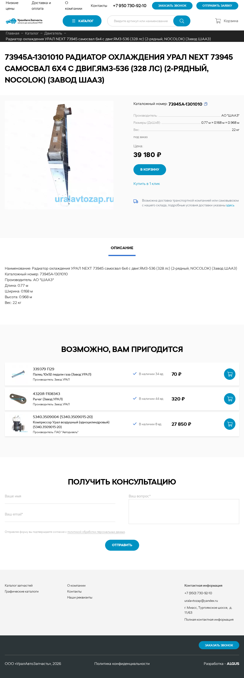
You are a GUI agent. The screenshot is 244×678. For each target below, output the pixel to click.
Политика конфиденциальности (122, 663)
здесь (230, 205)
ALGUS (233, 663)
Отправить (122, 545)
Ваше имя (13, 496)
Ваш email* (14, 514)
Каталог (85, 21)
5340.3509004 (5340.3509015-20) (63, 417)
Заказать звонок (219, 645)
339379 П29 (43, 369)
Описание (122, 248)
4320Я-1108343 (46, 393)
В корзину (149, 169)
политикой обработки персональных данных (96, 532)
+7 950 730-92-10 (129, 5)
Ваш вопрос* (140, 496)
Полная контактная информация (209, 619)
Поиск (181, 20)
